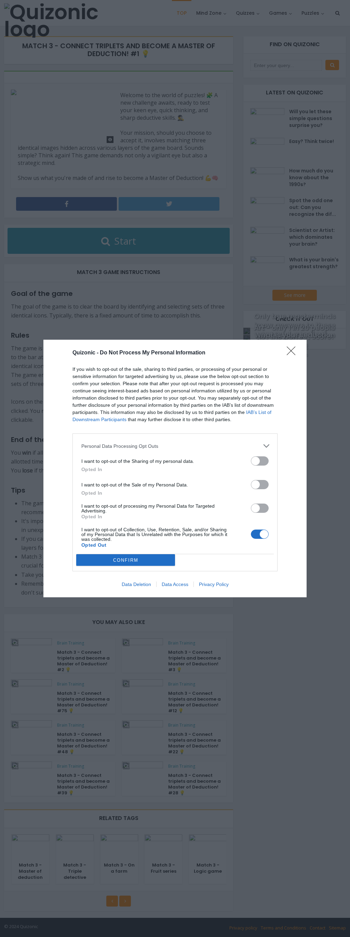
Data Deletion (136, 584)
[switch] (260, 461)
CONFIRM (125, 560)
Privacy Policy (214, 584)
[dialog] (175, 468)
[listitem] (175, 446)
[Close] (293, 353)
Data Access (175, 584)
